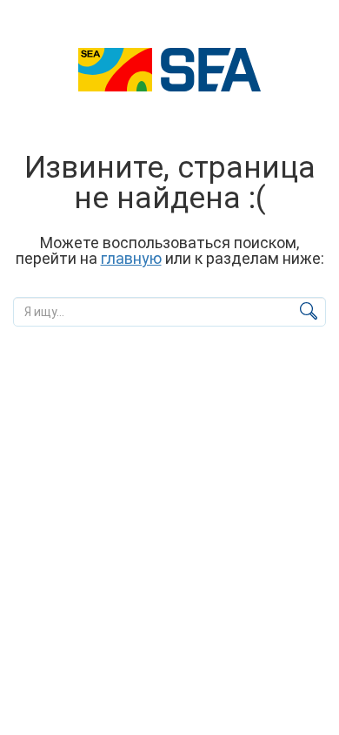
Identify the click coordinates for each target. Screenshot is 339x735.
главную (131, 258)
